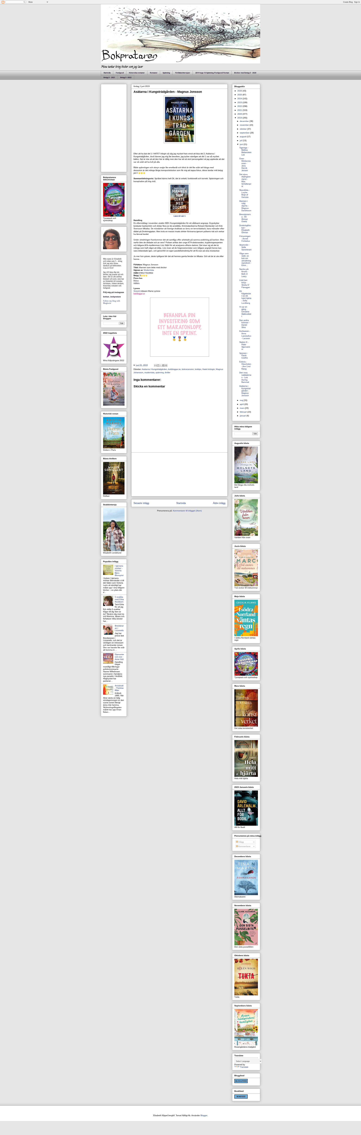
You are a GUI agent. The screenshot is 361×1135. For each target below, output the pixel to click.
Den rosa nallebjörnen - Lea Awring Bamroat (245, 377)
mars (242, 408)
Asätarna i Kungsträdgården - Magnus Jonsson (245, 391)
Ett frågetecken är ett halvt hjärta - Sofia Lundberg (245, 297)
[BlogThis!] (158, 365)
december (244, 121)
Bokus (136, 281)
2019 (240, 118)
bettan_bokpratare (112, 297)
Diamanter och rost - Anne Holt (119, 656)
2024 (240, 98)
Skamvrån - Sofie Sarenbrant (245, 247)
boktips (198, 369)
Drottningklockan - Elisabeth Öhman (245, 229)
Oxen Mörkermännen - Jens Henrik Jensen (245, 164)
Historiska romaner (137, 73)
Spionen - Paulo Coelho (243, 355)
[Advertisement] (179, 474)
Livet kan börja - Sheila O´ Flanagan (244, 283)
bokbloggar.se (139, 294)
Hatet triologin (208, 369)
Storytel (137, 291)
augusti (243, 136)
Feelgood (120, 73)
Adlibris (137, 283)
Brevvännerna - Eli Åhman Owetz (245, 218)
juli (241, 140)
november (244, 125)
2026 (240, 91)
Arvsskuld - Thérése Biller (119, 688)
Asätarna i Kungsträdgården (154, 369)
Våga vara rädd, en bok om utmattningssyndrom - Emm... (245, 259)
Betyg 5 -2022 (125, 77)
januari (243, 416)
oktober (243, 129)
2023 (240, 102)
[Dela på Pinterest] (166, 365)
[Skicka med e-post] (155, 365)
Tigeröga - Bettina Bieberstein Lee (245, 151)
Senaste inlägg (141, 503)
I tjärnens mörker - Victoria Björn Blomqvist (119, 570)
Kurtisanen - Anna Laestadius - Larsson (245, 334)
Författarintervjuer (182, 73)
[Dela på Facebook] (163, 365)
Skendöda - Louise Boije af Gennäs (244, 193)
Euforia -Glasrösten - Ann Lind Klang (245, 365)
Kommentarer (244, 846)
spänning (160, 372)
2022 (240, 106)
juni (242, 144)
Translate (244, 1067)
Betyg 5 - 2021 (109, 77)
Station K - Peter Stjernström (244, 345)
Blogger (204, 1115)
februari (243, 412)
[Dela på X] (160, 365)
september (245, 133)
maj (242, 400)
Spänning (166, 73)
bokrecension (188, 369)
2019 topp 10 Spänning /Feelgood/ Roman (212, 73)
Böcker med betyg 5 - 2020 (245, 73)
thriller (167, 372)
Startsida (107, 73)
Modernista (149, 270)
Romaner (153, 73)
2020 (240, 114)
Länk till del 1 (179, 216)
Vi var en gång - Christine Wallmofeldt (245, 311)
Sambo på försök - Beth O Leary (243, 272)
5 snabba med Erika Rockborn (119, 599)
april (242, 404)
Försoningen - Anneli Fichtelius (245, 238)
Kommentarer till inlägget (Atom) (187, 511)
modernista (149, 372)
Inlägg (241, 842)
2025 (240, 94)
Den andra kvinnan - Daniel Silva (244, 323)
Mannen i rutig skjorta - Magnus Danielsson (245, 206)
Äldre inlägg (219, 503)
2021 (240, 110)
